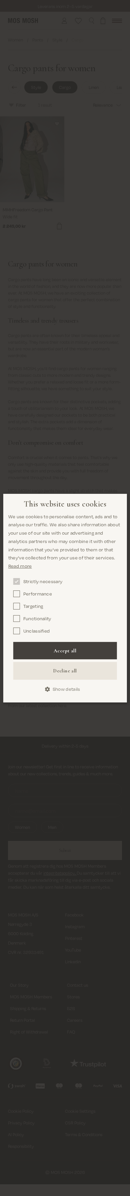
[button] (65, 689)
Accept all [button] (65, 651)
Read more (20, 566)
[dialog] (65, 598)
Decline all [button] (65, 671)
